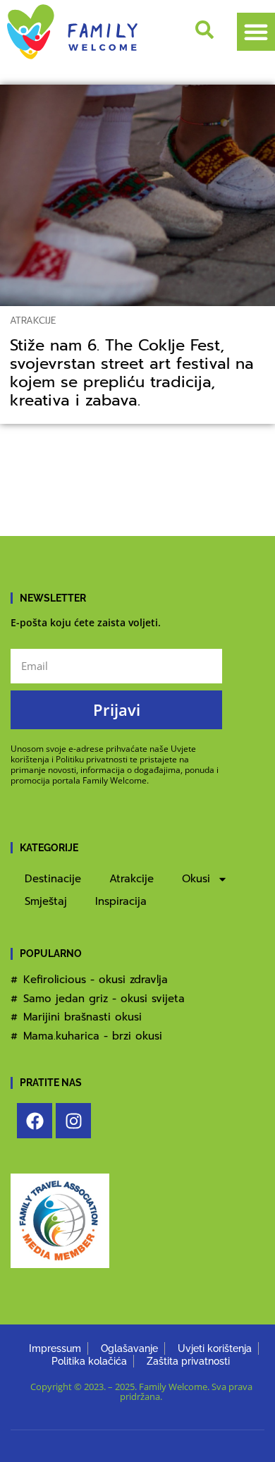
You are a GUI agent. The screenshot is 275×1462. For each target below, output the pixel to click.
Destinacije (53, 879)
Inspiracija (121, 901)
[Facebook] (34, 1120)
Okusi (196, 879)
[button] (256, 32)
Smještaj (46, 901)
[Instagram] (73, 1120)
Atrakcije (33, 320)
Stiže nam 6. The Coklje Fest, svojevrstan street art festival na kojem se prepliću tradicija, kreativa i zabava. (132, 373)
